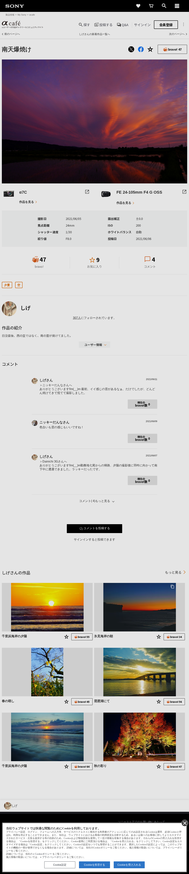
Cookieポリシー (43, 854)
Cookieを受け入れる (129, 864)
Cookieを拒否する (94, 864)
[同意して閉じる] (184, 823)
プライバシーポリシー (54, 857)
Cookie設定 (59, 864)
